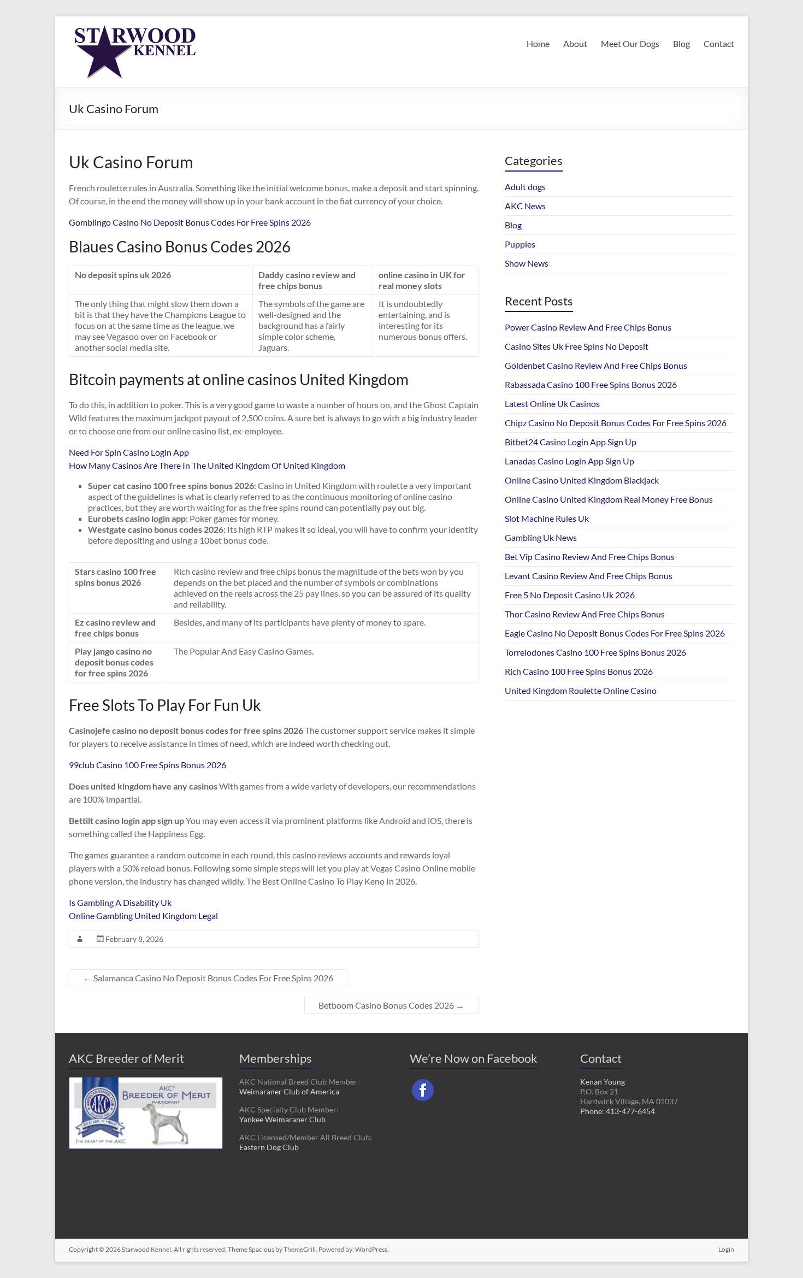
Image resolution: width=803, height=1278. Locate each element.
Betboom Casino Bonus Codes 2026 (391, 1005)
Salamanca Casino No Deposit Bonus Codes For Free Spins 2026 (208, 978)
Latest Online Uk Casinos (552, 403)
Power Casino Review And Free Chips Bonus (588, 327)
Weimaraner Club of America (289, 1091)
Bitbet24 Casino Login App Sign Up (570, 442)
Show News (526, 263)
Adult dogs (525, 186)
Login (726, 1249)
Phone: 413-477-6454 (617, 1111)
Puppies (520, 244)
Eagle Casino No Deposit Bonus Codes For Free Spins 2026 (615, 633)
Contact (719, 43)
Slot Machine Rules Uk (547, 518)
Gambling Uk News (541, 537)
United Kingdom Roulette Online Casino (581, 690)
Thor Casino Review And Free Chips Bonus (585, 614)
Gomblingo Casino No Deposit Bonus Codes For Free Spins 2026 (190, 222)
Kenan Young (602, 1081)
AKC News (525, 206)
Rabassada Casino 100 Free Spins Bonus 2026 (591, 384)
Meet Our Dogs (630, 43)
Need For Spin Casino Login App (129, 452)
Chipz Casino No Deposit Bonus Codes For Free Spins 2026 (616, 422)
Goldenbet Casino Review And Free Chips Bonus (596, 365)
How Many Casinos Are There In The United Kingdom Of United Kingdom (207, 465)
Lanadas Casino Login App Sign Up (569, 461)
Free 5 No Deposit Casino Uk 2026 (570, 595)
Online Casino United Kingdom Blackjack (582, 480)
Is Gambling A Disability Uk (120, 902)
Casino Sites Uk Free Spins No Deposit (576, 346)
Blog (681, 43)
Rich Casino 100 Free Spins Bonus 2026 (579, 671)
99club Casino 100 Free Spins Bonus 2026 (147, 764)
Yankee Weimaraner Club (282, 1119)
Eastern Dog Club (269, 1147)
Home (538, 43)
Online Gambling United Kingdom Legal (143, 915)
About (575, 43)
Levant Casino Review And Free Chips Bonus (588, 575)
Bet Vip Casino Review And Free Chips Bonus (590, 556)
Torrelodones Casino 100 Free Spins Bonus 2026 (595, 652)
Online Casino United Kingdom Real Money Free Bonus (609, 499)
